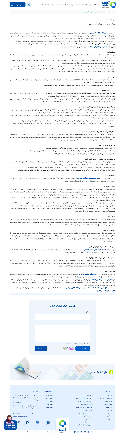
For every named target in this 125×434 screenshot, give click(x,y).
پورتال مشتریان (108, 395)
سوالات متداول (108, 404)
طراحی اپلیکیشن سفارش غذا (84, 416)
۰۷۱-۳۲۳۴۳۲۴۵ (17, 403)
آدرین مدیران (49, 395)
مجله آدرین (104, 12)
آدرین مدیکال (49, 404)
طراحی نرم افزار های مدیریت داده (84, 407)
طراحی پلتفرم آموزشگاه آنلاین (84, 425)
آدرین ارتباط (30, 432)
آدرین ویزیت (49, 407)
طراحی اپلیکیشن (88, 410)
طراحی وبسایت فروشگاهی (85, 413)
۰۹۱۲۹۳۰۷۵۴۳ (31, 413)
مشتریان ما (109, 413)
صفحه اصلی (111, 12)
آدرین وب (50, 401)
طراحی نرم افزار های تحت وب (85, 401)
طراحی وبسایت (88, 395)
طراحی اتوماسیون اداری (86, 404)
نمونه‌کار (110, 410)
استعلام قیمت (108, 401)
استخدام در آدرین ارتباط (106, 398)
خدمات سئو (89, 419)
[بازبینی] (60, 348)
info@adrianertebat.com (20, 416)
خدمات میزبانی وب (87, 422)
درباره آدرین (109, 407)
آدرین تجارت (49, 398)
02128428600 (16, 413)
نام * (88, 312)
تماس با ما (109, 419)
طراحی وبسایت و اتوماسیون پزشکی (83, 398)
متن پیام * (86, 322)
